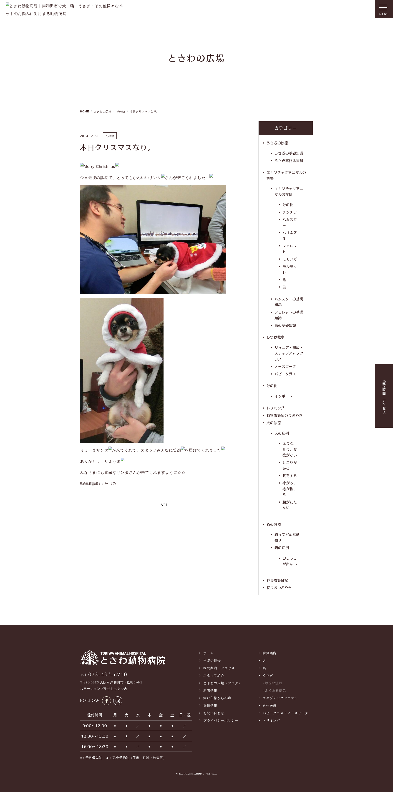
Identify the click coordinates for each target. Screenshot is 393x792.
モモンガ (289, 258)
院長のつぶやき (279, 587)
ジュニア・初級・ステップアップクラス (289, 353)
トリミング (276, 407)
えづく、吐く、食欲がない (289, 449)
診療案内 (270, 653)
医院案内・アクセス (219, 668)
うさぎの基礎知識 (289, 153)
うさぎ (268, 675)
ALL (164, 505)
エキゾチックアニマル (280, 698)
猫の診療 (274, 524)
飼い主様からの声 (217, 698)
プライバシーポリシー (220, 720)
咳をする (289, 475)
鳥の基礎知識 (285, 325)
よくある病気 (275, 690)
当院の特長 (212, 660)
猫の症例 (282, 547)
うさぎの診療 (277, 142)
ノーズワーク (285, 366)
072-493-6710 (103, 674)
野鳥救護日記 (277, 580)
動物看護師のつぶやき (285, 415)
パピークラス (285, 373)
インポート (283, 396)
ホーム (208, 653)
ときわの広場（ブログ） (222, 683)
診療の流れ (273, 683)
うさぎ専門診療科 (289, 160)
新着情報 (210, 690)
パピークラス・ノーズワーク (285, 713)
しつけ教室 (276, 337)
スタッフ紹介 (213, 675)
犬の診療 (274, 422)
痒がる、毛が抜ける (289, 488)
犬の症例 (282, 433)
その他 (287, 204)
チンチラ (289, 212)
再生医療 (270, 705)
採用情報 (210, 705)
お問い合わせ (213, 713)
